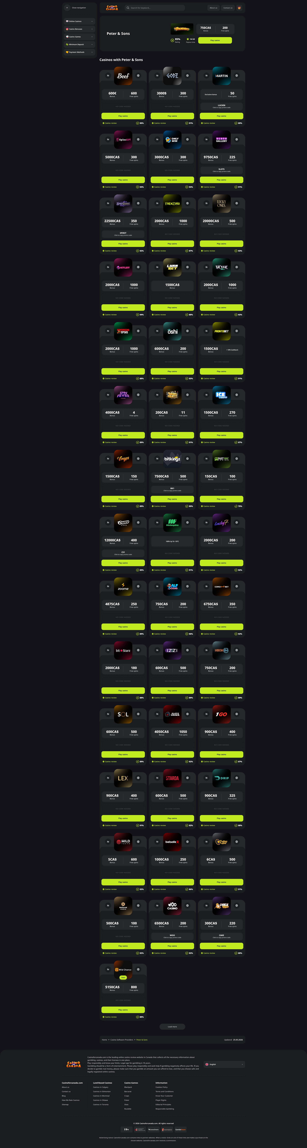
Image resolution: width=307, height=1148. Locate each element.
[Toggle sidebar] (67, 7)
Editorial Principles (163, 1104)
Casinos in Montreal (101, 1096)
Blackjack (128, 1087)
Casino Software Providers (121, 1040)
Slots (126, 1104)
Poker (126, 1100)
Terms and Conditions (165, 1091)
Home (104, 1040)
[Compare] (108, 76)
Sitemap (65, 1104)
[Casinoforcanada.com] (112, 7)
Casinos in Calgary (100, 1087)
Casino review (111, 123)
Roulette (127, 1109)
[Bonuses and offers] (239, 8)
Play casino (215, 40)
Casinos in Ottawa (100, 1100)
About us (213, 8)
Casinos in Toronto (101, 1104)
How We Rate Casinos (70, 1100)
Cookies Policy (161, 1087)
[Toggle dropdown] (92, 21)
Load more (172, 1026)
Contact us (228, 8)
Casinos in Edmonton (102, 1091)
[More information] (138, 76)
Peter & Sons (141, 1040)
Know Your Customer (164, 1096)
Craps (126, 1096)
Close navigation (79, 8)
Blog (64, 1096)
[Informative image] (140, 1130)
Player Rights (161, 1100)
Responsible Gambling (165, 1109)
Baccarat (127, 1091)
